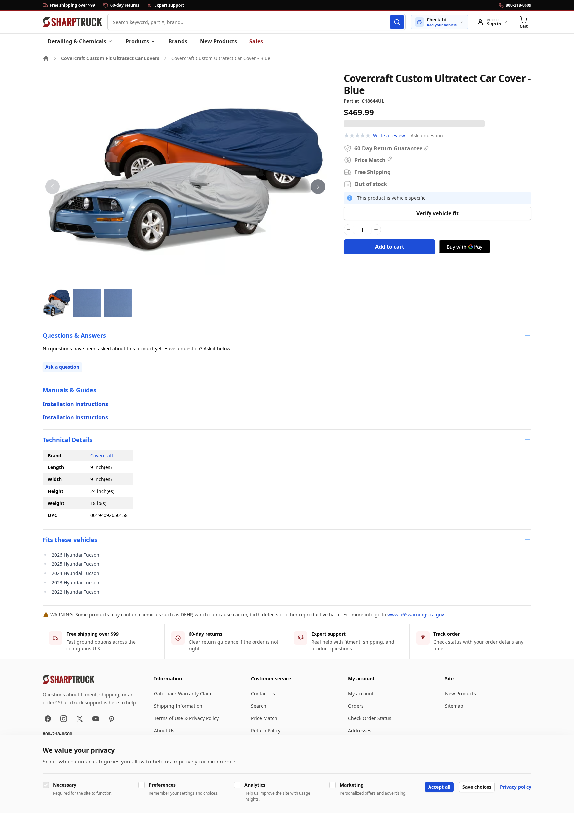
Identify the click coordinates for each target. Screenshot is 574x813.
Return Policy (265, 730)
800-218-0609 (57, 734)
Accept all (439, 787)
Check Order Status (369, 718)
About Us (164, 730)
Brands (177, 41)
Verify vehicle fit (437, 213)
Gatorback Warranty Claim (183, 693)
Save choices (476, 787)
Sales (256, 41)
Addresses (359, 730)
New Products (218, 41)
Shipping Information (178, 706)
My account (361, 693)
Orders (356, 706)
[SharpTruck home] (72, 22)
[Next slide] (318, 186)
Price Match (264, 718)
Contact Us (263, 693)
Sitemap (454, 706)
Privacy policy (515, 787)
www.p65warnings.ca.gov (415, 614)
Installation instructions (75, 404)
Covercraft (101, 455)
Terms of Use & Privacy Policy (186, 718)
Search (258, 706)
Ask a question (427, 135)
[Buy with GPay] (464, 246)
